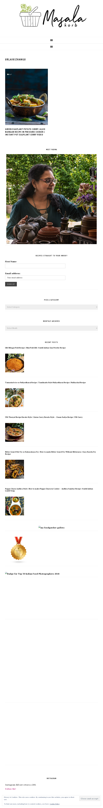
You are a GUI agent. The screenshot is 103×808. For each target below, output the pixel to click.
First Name (10, 261)
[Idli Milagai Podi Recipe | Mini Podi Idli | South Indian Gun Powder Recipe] (14, 371)
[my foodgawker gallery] (52, 527)
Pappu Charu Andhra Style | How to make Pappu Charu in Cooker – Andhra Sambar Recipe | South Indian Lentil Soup (49, 490)
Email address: (12, 273)
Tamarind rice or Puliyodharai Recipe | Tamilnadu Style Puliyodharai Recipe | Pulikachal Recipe (45, 383)
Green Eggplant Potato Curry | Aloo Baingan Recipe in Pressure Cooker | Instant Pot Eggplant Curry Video (25, 132)
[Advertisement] (51, 600)
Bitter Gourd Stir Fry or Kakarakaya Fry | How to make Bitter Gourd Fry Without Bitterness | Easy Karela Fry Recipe (50, 453)
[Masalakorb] (51, 33)
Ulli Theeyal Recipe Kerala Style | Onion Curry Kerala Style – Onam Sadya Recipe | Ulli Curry (44, 417)
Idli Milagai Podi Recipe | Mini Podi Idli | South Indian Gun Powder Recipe (35, 348)
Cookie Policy (55, 804)
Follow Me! (10, 789)
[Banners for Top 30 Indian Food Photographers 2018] (32, 573)
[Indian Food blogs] (18, 563)
